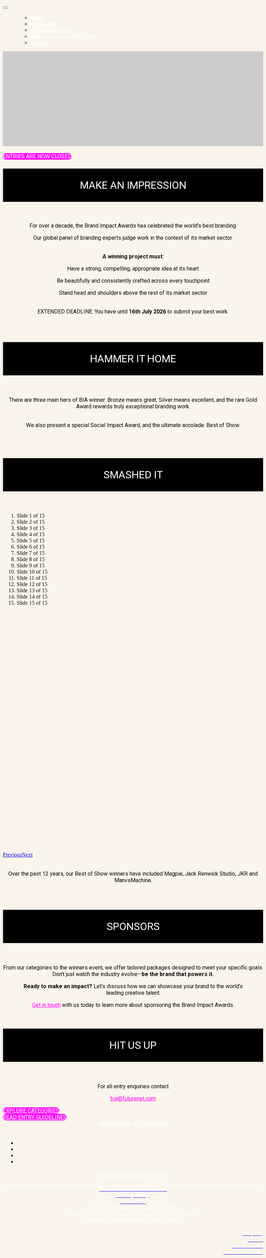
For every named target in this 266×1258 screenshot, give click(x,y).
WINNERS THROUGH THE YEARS (63, 36)
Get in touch (46, 1005)
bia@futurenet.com (133, 1098)
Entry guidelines (50, 30)
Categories (43, 24)
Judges (38, 43)
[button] (37, 156)
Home (36, 18)
